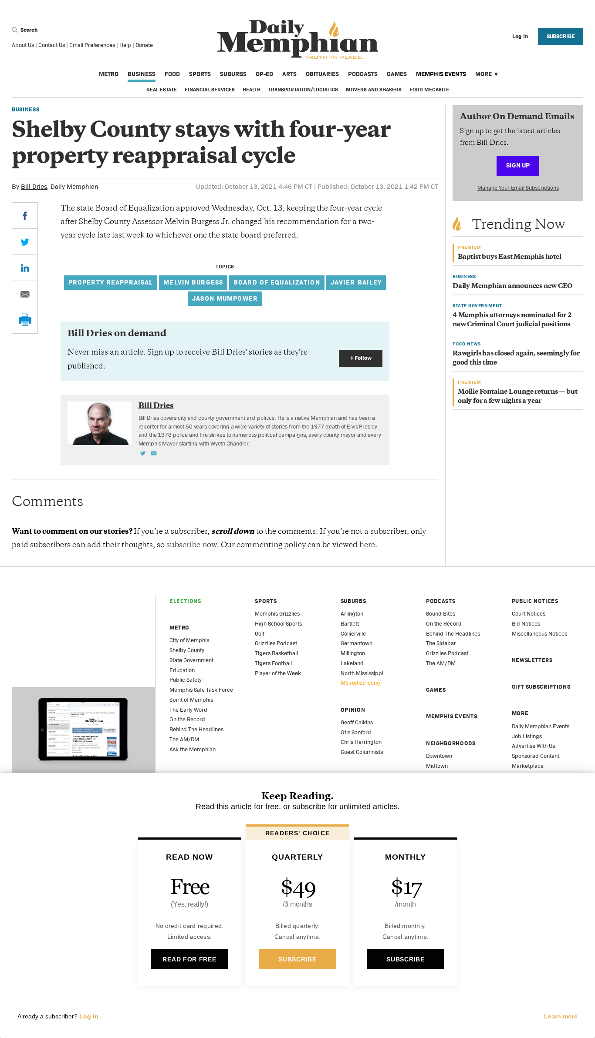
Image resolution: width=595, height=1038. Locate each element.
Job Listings (527, 736)
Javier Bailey (356, 282)
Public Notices (535, 601)
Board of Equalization (276, 282)
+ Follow (361, 358)
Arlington (352, 613)
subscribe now (191, 545)
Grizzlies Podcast (276, 643)
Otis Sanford (356, 732)
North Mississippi (362, 673)
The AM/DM (184, 739)
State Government (191, 660)
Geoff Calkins (357, 722)
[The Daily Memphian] (298, 39)
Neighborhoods (450, 743)
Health (251, 90)
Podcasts (363, 73)
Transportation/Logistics (303, 90)
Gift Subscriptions (541, 686)
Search (28, 30)
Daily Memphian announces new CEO (512, 286)
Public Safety (185, 679)
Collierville (353, 633)
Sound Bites (440, 613)
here (367, 545)
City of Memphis (189, 640)
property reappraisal (110, 282)
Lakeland (352, 663)
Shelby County (186, 650)
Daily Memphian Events (540, 726)
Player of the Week (278, 673)
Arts (289, 73)
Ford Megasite (429, 90)
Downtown (439, 756)
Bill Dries (34, 186)
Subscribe (561, 36)
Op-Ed (264, 73)
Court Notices (528, 613)
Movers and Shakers (374, 90)
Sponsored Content (535, 756)
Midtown (437, 766)
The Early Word (188, 710)
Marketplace (528, 766)
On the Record (187, 719)
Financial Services (210, 90)
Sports (200, 73)
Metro (108, 73)
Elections (185, 601)
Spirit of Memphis (191, 699)
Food (172, 73)
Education (182, 670)
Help (125, 45)
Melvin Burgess (193, 282)
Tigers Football (273, 663)
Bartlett (350, 623)
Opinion (353, 710)
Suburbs (233, 73)
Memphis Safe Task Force (201, 689)
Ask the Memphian (192, 749)
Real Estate (161, 90)
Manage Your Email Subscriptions (518, 187)
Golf (259, 633)
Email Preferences (92, 45)
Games (397, 73)
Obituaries (322, 73)
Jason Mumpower (225, 298)
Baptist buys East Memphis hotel (509, 257)
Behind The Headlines (196, 729)
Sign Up (518, 165)
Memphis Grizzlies (277, 613)
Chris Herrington (361, 742)
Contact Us (51, 45)
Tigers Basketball (276, 653)
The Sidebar (441, 643)
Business (142, 73)
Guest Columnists (362, 752)
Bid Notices (526, 623)
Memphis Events (441, 73)
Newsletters (532, 660)
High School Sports (278, 623)
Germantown (356, 643)
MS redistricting (360, 683)
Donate (144, 45)
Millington (353, 653)
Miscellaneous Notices (539, 633)
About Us (23, 45)
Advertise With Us (533, 746)
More (483, 73)
